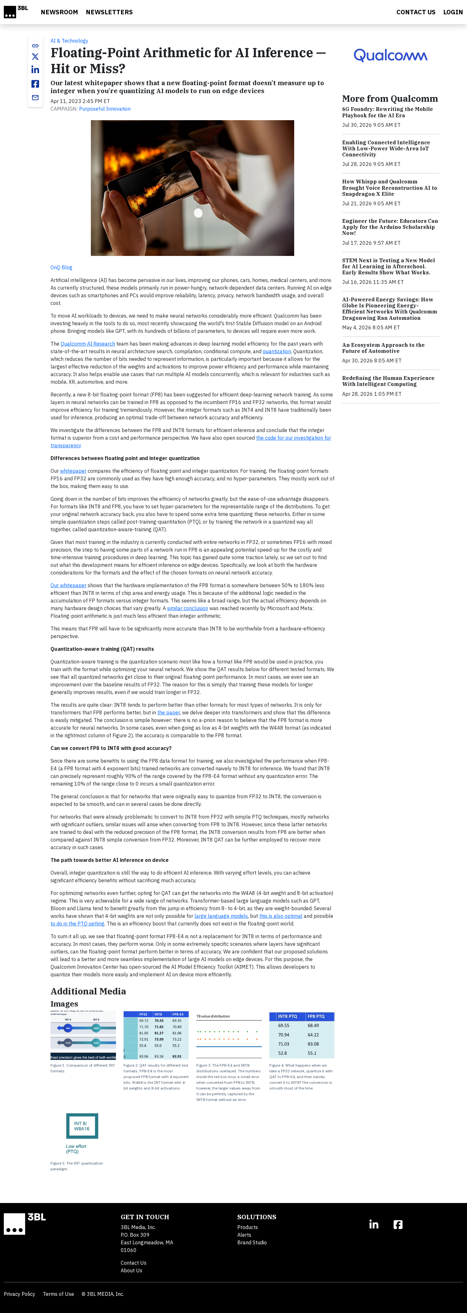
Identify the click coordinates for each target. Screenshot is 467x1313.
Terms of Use (58, 1294)
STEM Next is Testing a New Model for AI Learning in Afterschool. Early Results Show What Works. (388, 266)
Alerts (244, 1235)
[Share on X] (35, 57)
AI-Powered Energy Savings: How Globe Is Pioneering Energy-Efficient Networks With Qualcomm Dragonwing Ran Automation (389, 308)
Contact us (416, 12)
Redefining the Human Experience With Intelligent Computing (388, 381)
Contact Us (133, 1263)
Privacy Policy (19, 1294)
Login (453, 12)
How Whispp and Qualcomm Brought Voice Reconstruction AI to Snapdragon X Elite (389, 187)
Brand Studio (252, 1242)
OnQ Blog (61, 267)
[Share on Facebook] (35, 84)
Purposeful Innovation (105, 109)
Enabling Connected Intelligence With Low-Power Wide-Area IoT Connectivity (386, 148)
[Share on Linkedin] (35, 70)
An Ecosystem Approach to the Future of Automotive (383, 348)
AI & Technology (69, 41)
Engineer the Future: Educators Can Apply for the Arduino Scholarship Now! (390, 227)
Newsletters (109, 12)
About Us (131, 1270)
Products (247, 1227)
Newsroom (59, 12)
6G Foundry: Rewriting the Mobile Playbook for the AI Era (387, 112)
